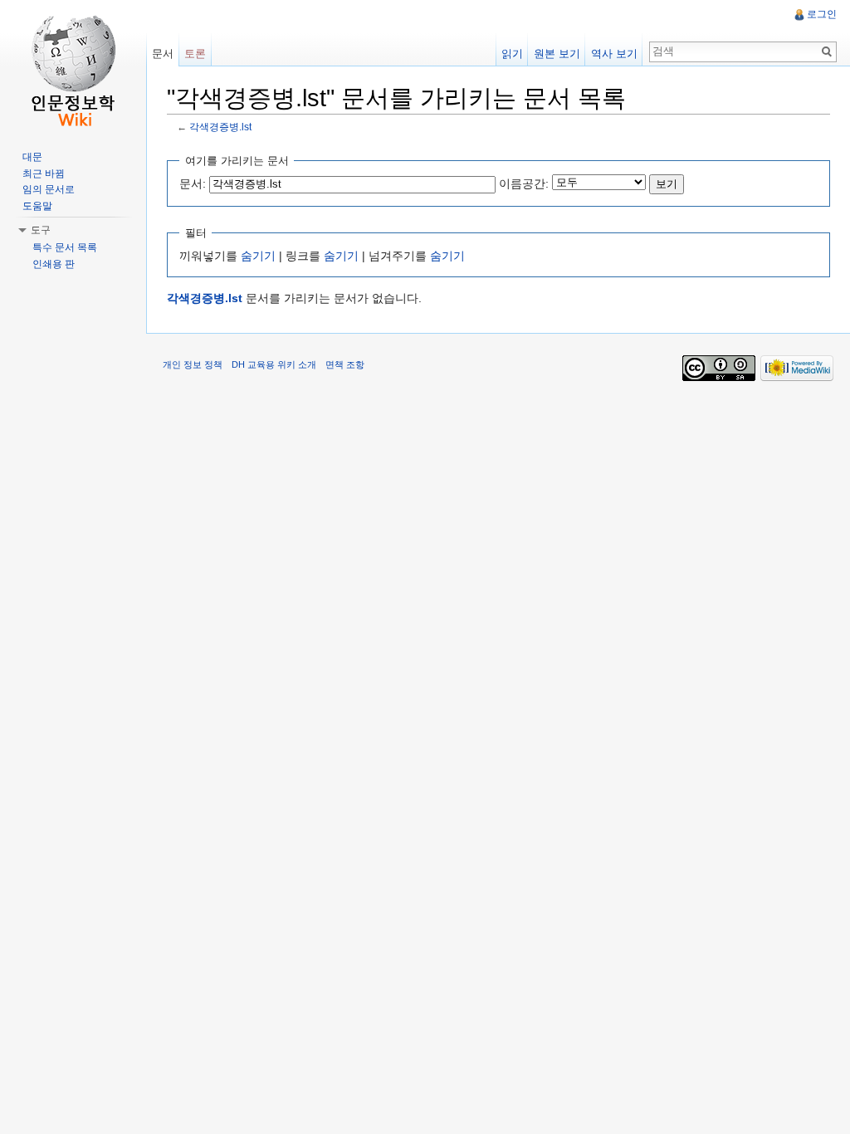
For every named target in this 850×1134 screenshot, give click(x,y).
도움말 (37, 206)
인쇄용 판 (53, 264)
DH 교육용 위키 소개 (274, 364)
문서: (192, 183)
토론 (195, 53)
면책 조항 (344, 364)
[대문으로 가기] (73, 66)
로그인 (822, 14)
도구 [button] (41, 230)
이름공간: (524, 183)
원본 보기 (557, 53)
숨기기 (258, 255)
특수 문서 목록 (64, 247)
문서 (162, 53)
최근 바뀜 (43, 173)
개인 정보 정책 (192, 364)
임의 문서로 (48, 189)
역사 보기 (614, 53)
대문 (32, 157)
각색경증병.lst (220, 126)
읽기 (512, 53)
